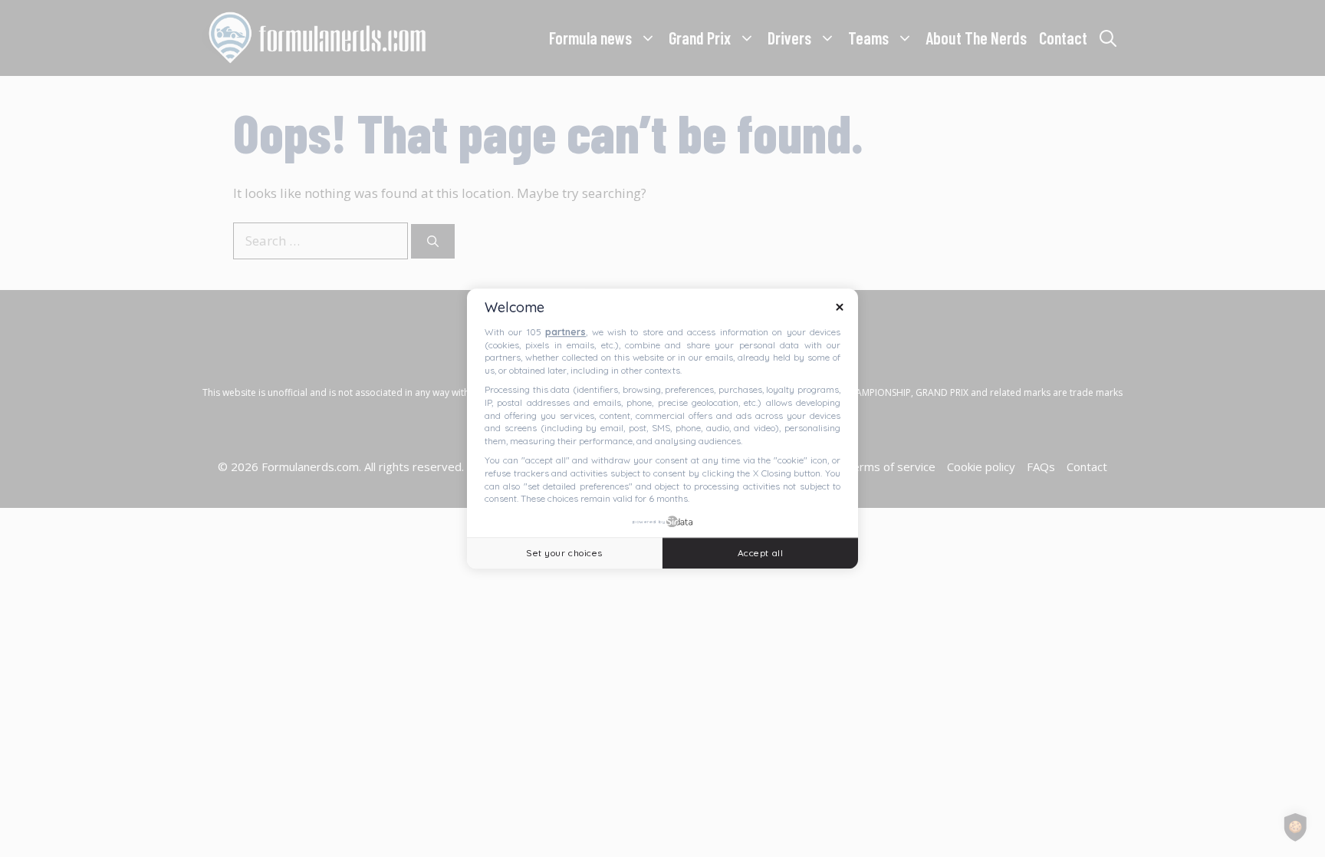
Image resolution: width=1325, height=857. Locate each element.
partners (565, 332)
